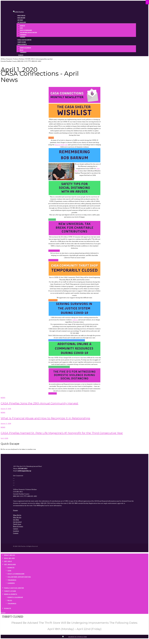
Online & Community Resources (59, 367)
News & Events (10, 594)
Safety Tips (52, 219)
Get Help (8, 561)
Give (9, 570)
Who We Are (9, 558)
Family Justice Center (14, 588)
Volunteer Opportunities (19, 577)
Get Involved (10, 564)
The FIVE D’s (52, 393)
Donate (11, 567)
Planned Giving (53, 260)
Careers (11, 583)
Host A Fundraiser (16, 574)
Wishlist (51, 138)
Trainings (12, 580)
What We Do (9, 555)
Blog (10, 600)
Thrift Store (10, 591)
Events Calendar (15, 597)
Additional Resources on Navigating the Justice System (66, 340)
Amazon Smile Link (61, 145)
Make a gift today (54, 250)
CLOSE (147, 2)
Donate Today (53, 300)
